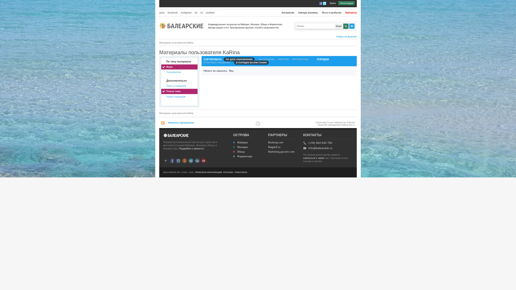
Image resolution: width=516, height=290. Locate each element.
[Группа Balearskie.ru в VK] (197, 160)
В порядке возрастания (251, 62)
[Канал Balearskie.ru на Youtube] (203, 160)
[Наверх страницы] (258, 123)
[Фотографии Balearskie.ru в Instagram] (178, 160)
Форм (169, 67)
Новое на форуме (346, 36)
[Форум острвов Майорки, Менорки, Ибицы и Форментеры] (182, 25)
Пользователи (173, 72)
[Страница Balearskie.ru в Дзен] (165, 160)
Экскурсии (287, 12)
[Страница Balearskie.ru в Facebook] (172, 160)
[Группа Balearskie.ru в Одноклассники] (184, 160)
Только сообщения (175, 96)
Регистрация (346, 3)
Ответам (283, 59)
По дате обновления (239, 59)
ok (196, 12)
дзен (162, 12)
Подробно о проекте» (191, 148)
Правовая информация (208, 172)
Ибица (241, 151)
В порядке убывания (217, 62)
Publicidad (241, 172)
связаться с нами (313, 158)
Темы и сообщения (176, 86)
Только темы (173, 91)
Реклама (228, 172)
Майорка (242, 142)
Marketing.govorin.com (281, 151)
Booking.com (275, 142)
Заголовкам (266, 59)
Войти (333, 3)
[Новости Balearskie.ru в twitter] (190, 160)
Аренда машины (308, 12)
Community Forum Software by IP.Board (335, 122)
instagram (186, 12)
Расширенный (352, 26)
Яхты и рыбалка (331, 12)
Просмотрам (300, 59)
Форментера (244, 156)
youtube (210, 12)
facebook (173, 12)
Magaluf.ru (274, 147)
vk (201, 12)
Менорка (242, 147)
